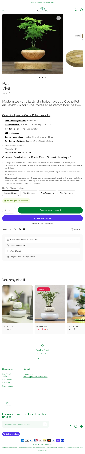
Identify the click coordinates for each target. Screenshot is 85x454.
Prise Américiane (10, 193)
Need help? (78, 229)
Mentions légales (42, 450)
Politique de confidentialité (25, 447)
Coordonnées (61, 447)
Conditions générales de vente (75, 447)
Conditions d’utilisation (39, 447)
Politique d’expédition (51, 447)
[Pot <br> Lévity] (17, 304)
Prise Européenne (47, 193)
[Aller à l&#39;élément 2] (42, 77)
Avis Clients (6, 383)
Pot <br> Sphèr (42, 326)
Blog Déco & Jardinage (6, 375)
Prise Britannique (29, 193)
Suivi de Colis (7, 379)
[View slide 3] (43, 358)
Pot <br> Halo (74, 326)
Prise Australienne (66, 193)
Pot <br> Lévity (9, 326)
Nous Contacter (8, 386)
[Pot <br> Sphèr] (50, 304)
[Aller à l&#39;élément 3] (45, 77)
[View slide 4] (46, 358)
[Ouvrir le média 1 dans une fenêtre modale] (58, 18)
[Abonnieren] (45, 424)
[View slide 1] (38, 358)
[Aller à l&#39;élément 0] (40, 77)
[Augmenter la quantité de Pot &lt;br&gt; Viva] (13, 210)
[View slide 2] (41, 358)
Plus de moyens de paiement (42, 223)
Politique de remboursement (9, 447)
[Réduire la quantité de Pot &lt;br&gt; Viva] (4, 210)
